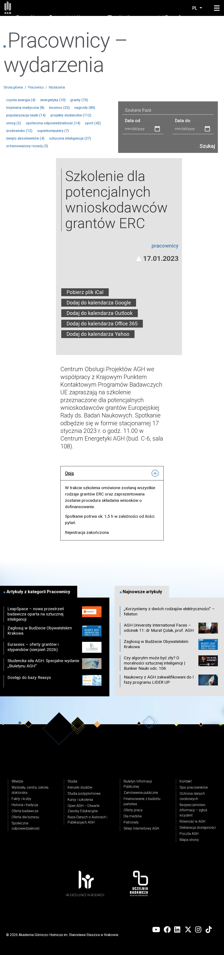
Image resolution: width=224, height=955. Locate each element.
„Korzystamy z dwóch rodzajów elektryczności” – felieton (169, 611)
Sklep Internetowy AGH (141, 828)
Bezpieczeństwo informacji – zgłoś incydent (193, 810)
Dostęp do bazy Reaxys (29, 677)
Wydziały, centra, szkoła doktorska (30, 790)
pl (195, 8)
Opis (69, 473)
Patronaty (131, 822)
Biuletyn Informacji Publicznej (138, 784)
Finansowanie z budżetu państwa (142, 801)
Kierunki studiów (80, 787)
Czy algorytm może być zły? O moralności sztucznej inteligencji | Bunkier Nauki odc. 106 (154, 663)
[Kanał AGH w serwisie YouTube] (156, 929)
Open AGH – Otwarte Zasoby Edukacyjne (84, 808)
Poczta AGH (189, 834)
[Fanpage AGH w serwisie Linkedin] (177, 929)
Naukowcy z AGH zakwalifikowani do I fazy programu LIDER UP (159, 680)
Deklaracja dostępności (198, 827)
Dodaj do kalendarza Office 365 (102, 324)
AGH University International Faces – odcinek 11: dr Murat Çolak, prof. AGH (159, 628)
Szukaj (207, 146)
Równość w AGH (192, 821)
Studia (72, 781)
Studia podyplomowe (84, 793)
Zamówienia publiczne (141, 793)
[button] (217, 8)
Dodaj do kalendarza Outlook (99, 313)
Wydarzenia (57, 87)
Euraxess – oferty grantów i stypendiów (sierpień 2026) (33, 647)
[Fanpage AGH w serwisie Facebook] (167, 929)
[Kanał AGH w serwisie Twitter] (188, 929)
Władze (17, 781)
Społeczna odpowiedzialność (26, 825)
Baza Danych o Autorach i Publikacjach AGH (87, 819)
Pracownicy (36, 87)
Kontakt (186, 781)
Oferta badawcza (25, 811)
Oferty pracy (133, 810)
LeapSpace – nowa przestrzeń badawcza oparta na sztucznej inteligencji (35, 614)
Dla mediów (133, 816)
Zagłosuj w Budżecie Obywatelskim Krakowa (39, 630)
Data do (182, 120)
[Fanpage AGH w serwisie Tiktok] (209, 929)
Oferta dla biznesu (25, 817)
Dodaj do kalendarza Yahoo (97, 334)
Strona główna (13, 87)
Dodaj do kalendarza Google (98, 303)
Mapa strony (189, 840)
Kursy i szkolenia (80, 800)
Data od (132, 120)
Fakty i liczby (21, 799)
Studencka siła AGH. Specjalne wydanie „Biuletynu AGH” (43, 663)
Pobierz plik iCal (84, 292)
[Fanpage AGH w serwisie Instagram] (198, 929)
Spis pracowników (194, 787)
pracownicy (165, 246)
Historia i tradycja (25, 805)
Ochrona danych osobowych (192, 796)
